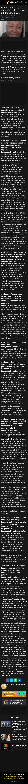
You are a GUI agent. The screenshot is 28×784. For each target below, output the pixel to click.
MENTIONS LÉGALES (19, 778)
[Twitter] (11, 680)
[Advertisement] (14, 45)
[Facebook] (7, 680)
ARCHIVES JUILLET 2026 (9, 780)
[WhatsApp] (15, 680)
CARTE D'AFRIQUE (10, 776)
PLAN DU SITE (18, 776)
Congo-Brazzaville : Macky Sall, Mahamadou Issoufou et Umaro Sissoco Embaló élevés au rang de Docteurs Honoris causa (19, 726)
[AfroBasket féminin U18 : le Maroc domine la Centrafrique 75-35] (5, 746)
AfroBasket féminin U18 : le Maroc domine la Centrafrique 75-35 (19, 745)
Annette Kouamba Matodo (8, 16)
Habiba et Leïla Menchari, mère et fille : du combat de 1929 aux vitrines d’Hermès (19, 737)
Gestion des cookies (20, 780)
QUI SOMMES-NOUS (8, 778)
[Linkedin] (19, 680)
